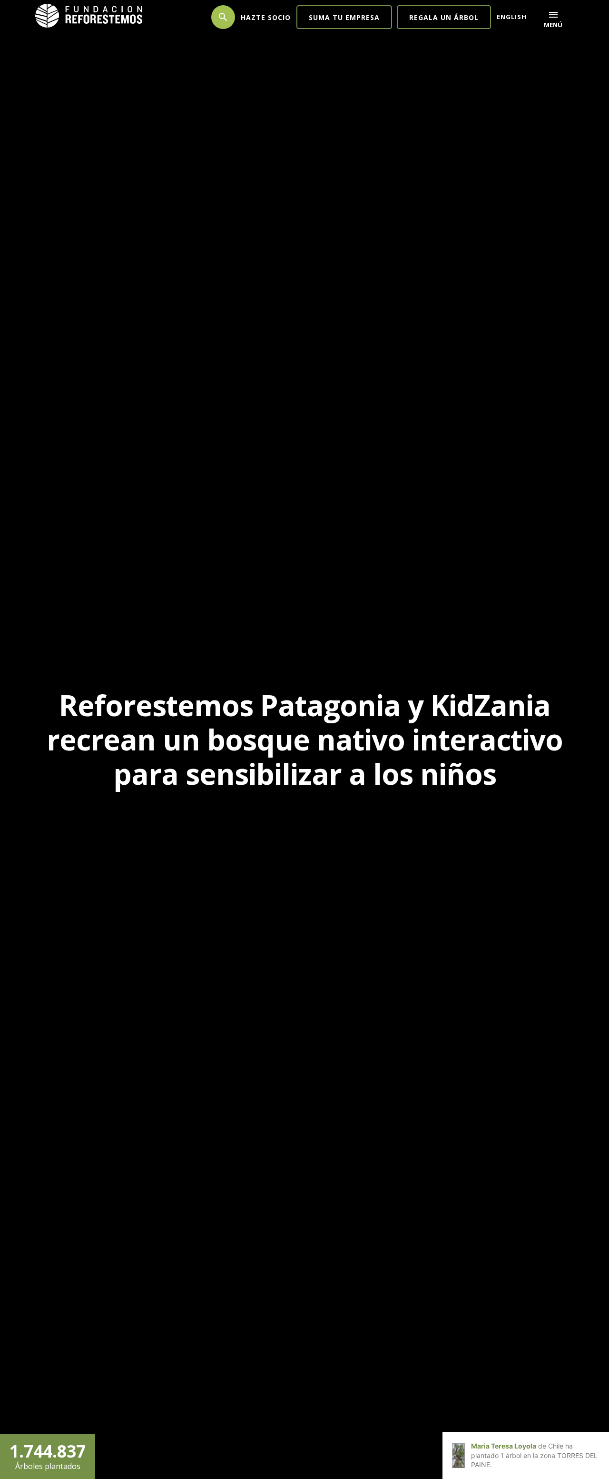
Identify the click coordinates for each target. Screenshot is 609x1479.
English (512, 16)
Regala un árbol (444, 17)
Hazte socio (266, 17)
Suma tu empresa (344, 17)
